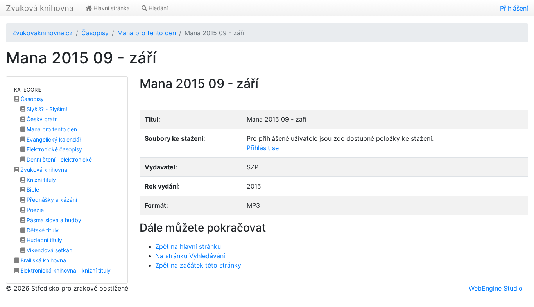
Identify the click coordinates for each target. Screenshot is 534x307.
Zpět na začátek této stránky (198, 265)
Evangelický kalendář (53, 139)
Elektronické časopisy (53, 149)
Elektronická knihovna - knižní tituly (65, 270)
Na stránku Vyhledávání (190, 256)
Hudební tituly (43, 240)
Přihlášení (514, 8)
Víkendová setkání (49, 250)
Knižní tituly (40, 179)
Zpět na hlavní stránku (188, 246)
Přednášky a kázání (51, 199)
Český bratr (41, 119)
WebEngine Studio (496, 288)
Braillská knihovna (42, 260)
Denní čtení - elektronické (58, 159)
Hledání (157, 8)
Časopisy (95, 33)
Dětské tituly (42, 230)
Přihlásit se (263, 148)
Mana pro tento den (146, 33)
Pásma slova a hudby (53, 220)
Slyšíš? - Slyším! (46, 109)
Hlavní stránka (111, 8)
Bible (32, 189)
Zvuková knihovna (39, 8)
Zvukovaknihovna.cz (42, 33)
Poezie (34, 209)
